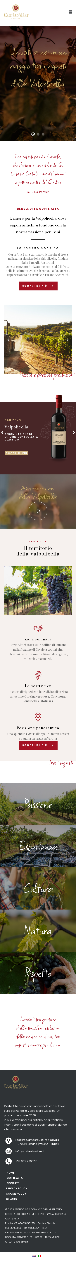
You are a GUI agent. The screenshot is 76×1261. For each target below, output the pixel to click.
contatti (13, 1183)
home (10, 1173)
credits (11, 1199)
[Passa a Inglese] (35, 1255)
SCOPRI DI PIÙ (16, 453)
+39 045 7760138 (26, 1161)
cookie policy (16, 1194)
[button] (70, 11)
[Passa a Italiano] (41, 1255)
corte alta (15, 1178)
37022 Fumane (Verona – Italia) (38, 1144)
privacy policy (16, 1189)
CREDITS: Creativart (16, 1242)
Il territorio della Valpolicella (38, 551)
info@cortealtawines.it (29, 1151)
